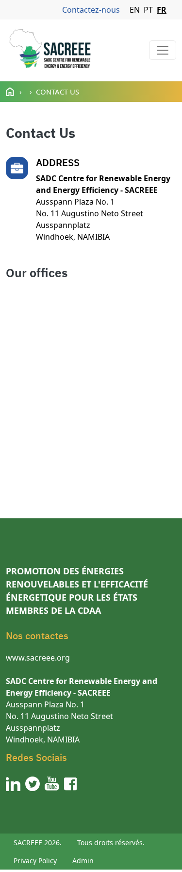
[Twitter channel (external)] (32, 784)
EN (135, 9)
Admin (83, 860)
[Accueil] (50, 50)
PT (148, 9)
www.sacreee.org (38, 657)
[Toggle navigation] (162, 50)
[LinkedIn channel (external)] (13, 784)
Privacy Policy (35, 860)
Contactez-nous (91, 9)
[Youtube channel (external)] (52, 784)
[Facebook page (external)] (70, 784)
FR (161, 9)
